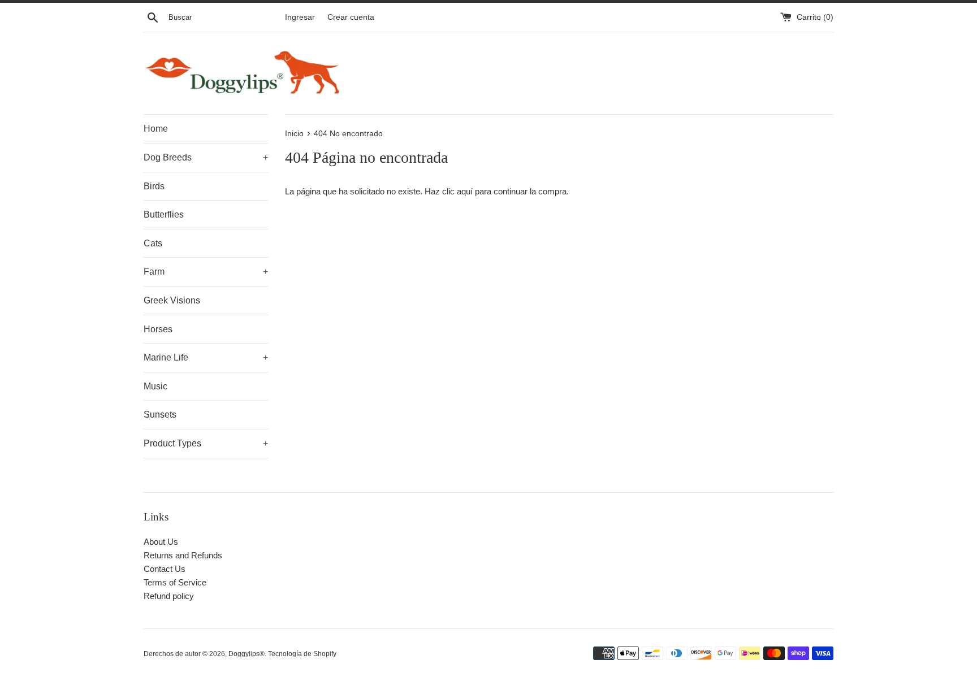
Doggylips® (246, 654)
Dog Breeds (206, 157)
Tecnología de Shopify (302, 654)
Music (155, 386)
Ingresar (300, 17)
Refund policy (169, 596)
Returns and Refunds (183, 555)
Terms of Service (175, 582)
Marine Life (206, 357)
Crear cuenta (350, 17)
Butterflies (164, 214)
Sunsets (160, 414)
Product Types (206, 443)
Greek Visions (172, 300)
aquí (465, 191)
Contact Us (164, 569)
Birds (154, 186)
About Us (161, 541)
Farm (206, 271)
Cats (153, 243)
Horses (158, 329)
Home (156, 128)
